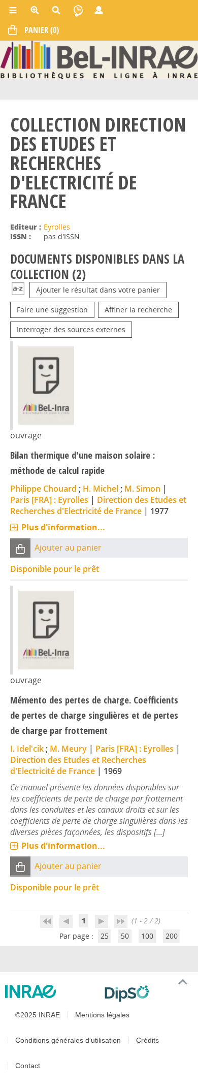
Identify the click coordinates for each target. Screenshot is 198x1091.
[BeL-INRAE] (99, 59)
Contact (27, 1066)
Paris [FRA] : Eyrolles (49, 499)
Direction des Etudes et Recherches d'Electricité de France (98, 505)
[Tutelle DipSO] (147, 993)
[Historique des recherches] (78, 10)
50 (125, 936)
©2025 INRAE (37, 1015)
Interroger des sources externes (71, 329)
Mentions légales (102, 1015)
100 (147, 936)
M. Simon (142, 488)
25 (105, 936)
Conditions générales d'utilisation (68, 1040)
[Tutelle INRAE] (50, 991)
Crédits (147, 1040)
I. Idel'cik (27, 748)
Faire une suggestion (52, 309)
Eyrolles (57, 227)
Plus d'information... (63, 527)
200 (172, 936)
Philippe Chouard (43, 488)
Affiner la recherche (138, 309)
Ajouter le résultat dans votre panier (98, 290)
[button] (20, 548)
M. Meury (68, 748)
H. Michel (100, 488)
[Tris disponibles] (18, 290)
